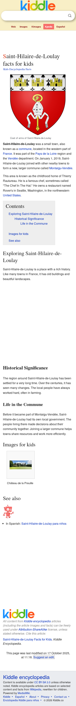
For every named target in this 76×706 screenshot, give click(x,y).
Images (23, 26)
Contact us (60, 696)
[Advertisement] (38, 41)
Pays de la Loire (46, 153)
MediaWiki (24, 693)
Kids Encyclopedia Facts (17, 69)
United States (12, 195)
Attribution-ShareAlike (32, 629)
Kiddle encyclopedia (37, 621)
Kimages (36, 26)
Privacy (45, 696)
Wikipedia (35, 689)
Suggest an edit (43, 657)
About (32, 696)
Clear (62, 16)
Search (69, 16)
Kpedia (48, 26)
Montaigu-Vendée (60, 168)
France (7, 153)
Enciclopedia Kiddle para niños (21, 700)
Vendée (13, 158)
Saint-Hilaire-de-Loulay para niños (43, 523)
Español (60, 26)
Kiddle (6, 696)
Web (13, 26)
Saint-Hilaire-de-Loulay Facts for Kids (27, 639)
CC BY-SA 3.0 (42, 682)
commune (25, 149)
